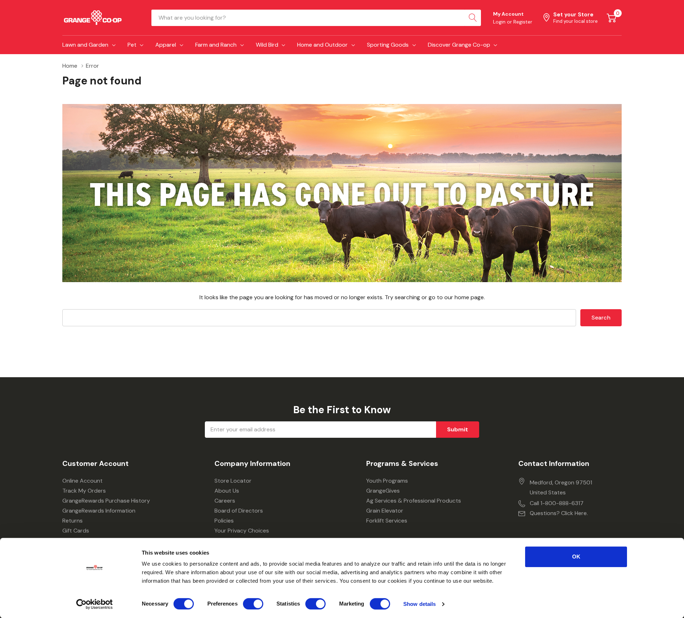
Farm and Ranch (216, 44)
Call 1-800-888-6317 (557, 503)
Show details (419, 604)
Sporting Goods (388, 44)
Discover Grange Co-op (459, 44)
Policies (224, 520)
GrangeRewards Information (98, 510)
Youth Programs (387, 480)
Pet (132, 44)
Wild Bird (267, 44)
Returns (72, 520)
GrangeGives (383, 490)
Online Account (82, 480)
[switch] (253, 603)
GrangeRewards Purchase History (106, 500)
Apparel (165, 44)
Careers (224, 500)
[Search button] (473, 18)
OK (576, 557)
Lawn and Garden (85, 44)
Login (500, 22)
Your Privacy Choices (241, 530)
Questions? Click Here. (559, 513)
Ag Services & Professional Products (413, 500)
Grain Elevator (384, 510)
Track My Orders (84, 490)
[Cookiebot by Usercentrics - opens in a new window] (94, 604)
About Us (226, 490)
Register (522, 22)
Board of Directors (238, 510)
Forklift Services (386, 520)
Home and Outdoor (322, 44)
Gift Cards (75, 530)
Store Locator (233, 480)
